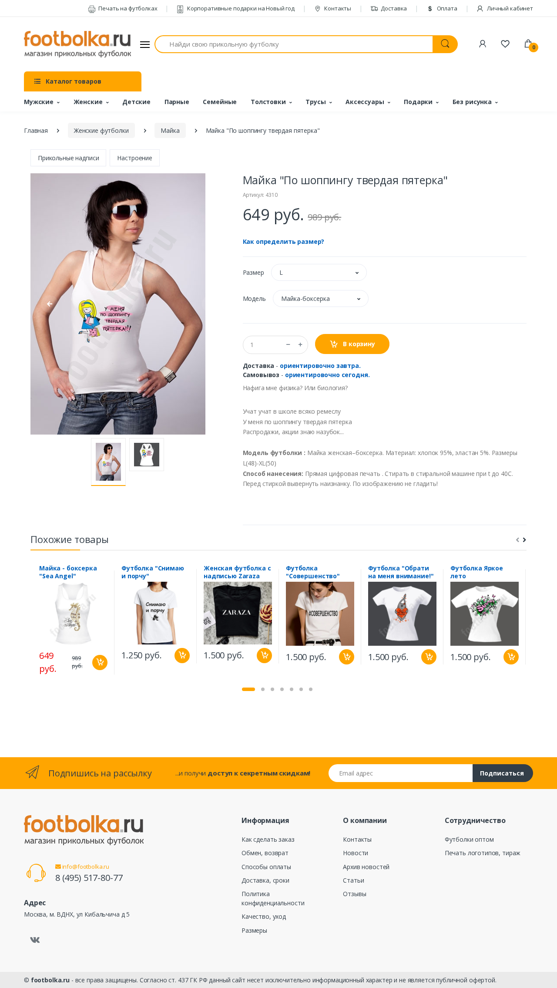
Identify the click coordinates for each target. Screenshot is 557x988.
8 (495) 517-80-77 (89, 877)
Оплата (446, 8)
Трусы (315, 102)
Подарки (418, 102)
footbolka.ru (50, 980)
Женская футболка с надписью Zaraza (237, 572)
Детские (136, 102)
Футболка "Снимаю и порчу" (152, 572)
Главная (36, 130)
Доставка (393, 8)
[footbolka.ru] (77, 44)
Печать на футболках (127, 8)
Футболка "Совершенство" (313, 572)
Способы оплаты (266, 867)
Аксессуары (365, 102)
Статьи (353, 880)
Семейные (220, 102)
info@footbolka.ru (85, 866)
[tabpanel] (73, 622)
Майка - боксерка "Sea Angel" (68, 572)
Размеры (254, 930)
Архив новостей (366, 867)
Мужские (39, 102)
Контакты (337, 8)
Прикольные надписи (68, 158)
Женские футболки (101, 130)
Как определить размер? (284, 241)
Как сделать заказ (268, 839)
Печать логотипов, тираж (483, 853)
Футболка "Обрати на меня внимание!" (400, 572)
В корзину (358, 344)
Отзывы (354, 894)
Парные (176, 102)
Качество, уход (264, 916)
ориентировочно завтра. (320, 365)
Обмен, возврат (265, 853)
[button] (319, 272)
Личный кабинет (509, 8)
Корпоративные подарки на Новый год (240, 8)
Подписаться (502, 773)
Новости (355, 853)
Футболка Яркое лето (476, 572)
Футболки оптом (469, 839)
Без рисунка (472, 102)
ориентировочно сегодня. (327, 375)
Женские (88, 102)
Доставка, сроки (265, 880)
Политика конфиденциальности (273, 898)
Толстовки (268, 102)
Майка (170, 130)
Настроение (134, 158)
